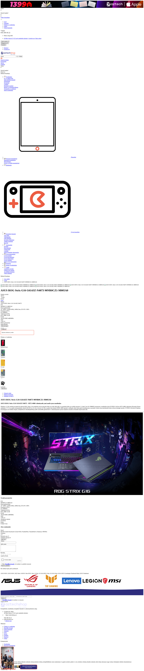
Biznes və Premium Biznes (11, 87)
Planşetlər (73, 157)
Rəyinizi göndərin (5, 565)
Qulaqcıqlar (7, 249)
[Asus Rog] (31, 587)
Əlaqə (5, 26)
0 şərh (2, 297)
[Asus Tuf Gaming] (51, 587)
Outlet (7, 267)
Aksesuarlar (9, 245)
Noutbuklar (9, 77)
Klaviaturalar (7, 248)
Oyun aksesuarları (10, 254)
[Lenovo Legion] (92, 587)
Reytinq (3, 552)
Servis (5, 634)
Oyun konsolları (75, 232)
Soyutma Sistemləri (9, 240)
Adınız (2, 541)
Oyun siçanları (8, 255)
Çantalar (6, 251)
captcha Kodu (4, 556)
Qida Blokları (7, 238)
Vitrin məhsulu (8, 273)
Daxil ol (6, 48)
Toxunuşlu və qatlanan (10, 89)
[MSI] (112, 587)
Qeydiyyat (7, 49)
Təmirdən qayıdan (9, 269)
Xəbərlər (6, 23)
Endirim (6, 635)
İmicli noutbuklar (8, 90)
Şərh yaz (3, 539)
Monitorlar (9, 165)
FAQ (5, 22)
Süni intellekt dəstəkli (9, 80)
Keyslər (6, 243)
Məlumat (3, 623)
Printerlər (8, 263)
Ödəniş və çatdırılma (9, 25)
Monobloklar (7, 161)
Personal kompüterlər (11, 158)
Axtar (5, 280)
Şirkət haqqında (8, 28)
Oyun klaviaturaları (9, 257)
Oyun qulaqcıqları (9, 258)
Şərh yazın (3, 544)
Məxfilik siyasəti (8, 628)
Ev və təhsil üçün (8, 78)
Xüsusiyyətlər (7, 393)
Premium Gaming (8, 86)
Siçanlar (6, 246)
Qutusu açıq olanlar (9, 270)
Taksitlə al (3, 388)
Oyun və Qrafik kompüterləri (11, 163)
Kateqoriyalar (4, 641)
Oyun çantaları (8, 260)
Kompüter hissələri (11, 234)
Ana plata (6, 235)
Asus (2, 300)
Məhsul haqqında (8, 394)
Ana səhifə (7, 279)
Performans (7, 81)
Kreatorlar (6, 83)
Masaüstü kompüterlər (10, 160)
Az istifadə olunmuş (9, 272)
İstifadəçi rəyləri (8, 396)
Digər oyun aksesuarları (10, 261)
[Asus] (11, 587)
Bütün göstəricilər (5, 323)
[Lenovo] (72, 587)
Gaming (6, 84)
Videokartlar (7, 237)
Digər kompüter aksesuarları (11, 252)
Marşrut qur (8, 621)
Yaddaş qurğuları (8, 241)
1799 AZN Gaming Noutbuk (28, 667)
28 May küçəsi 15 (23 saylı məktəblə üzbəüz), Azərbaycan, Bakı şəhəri (22, 38)
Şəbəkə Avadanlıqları (11, 265)
